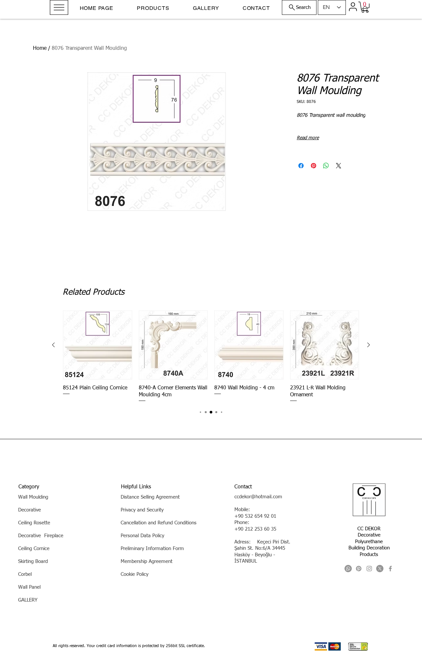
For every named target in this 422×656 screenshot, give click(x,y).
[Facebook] (390, 568)
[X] (379, 568)
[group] (211, 356)
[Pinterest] (358, 568)
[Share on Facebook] (301, 166)
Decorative (369, 535)
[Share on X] (339, 166)
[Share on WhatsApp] (326, 166)
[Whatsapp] (348, 568)
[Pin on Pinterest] (313, 166)
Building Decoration (369, 547)
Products (369, 554)
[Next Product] (369, 345)
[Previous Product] (53, 345)
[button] (59, 7)
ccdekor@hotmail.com (258, 496)
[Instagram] (369, 568)
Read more (308, 138)
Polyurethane (369, 541)
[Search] (366, 9)
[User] (352, 6)
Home (39, 48)
